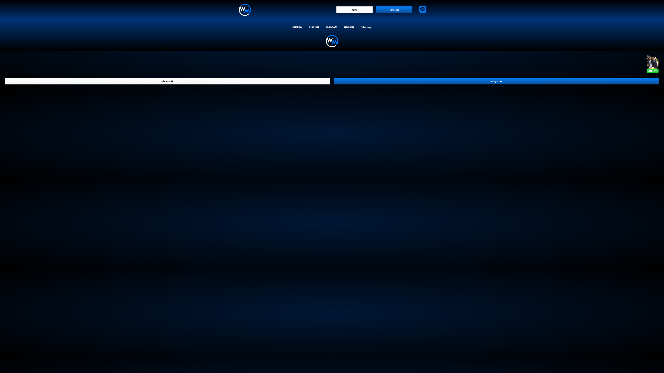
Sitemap (366, 27)
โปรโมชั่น (314, 27)
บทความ (349, 27)
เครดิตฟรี (331, 27)
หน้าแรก (297, 27)
